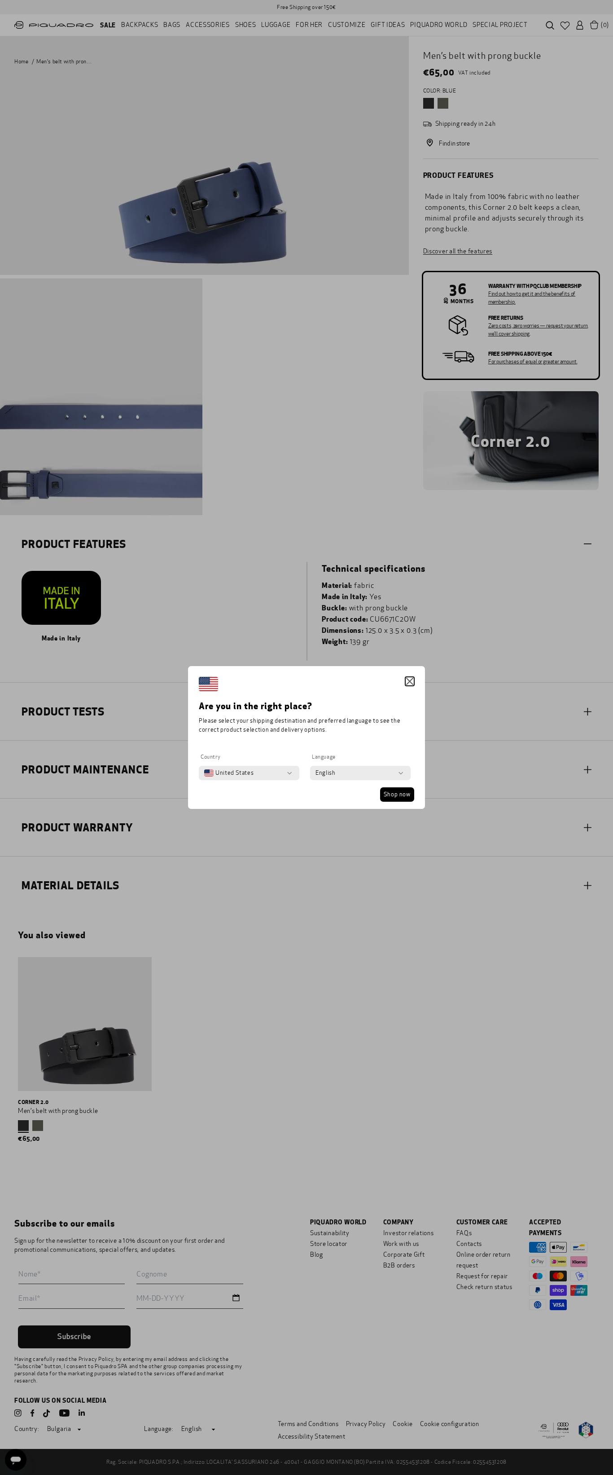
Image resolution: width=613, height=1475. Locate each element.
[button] (409, 681)
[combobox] (229, 772)
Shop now (397, 794)
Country (210, 757)
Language (324, 757)
